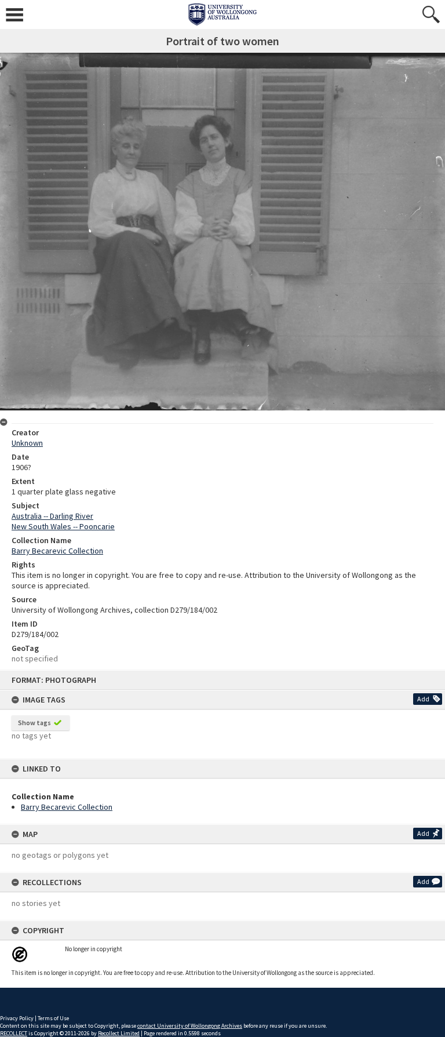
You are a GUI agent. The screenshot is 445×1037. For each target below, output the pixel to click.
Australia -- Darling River (52, 516)
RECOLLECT (13, 1033)
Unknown (27, 443)
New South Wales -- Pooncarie (63, 526)
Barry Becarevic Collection (66, 807)
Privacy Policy (17, 1018)
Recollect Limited (119, 1033)
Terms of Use (53, 1018)
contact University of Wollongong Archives (189, 1025)
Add (423, 698)
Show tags (34, 722)
